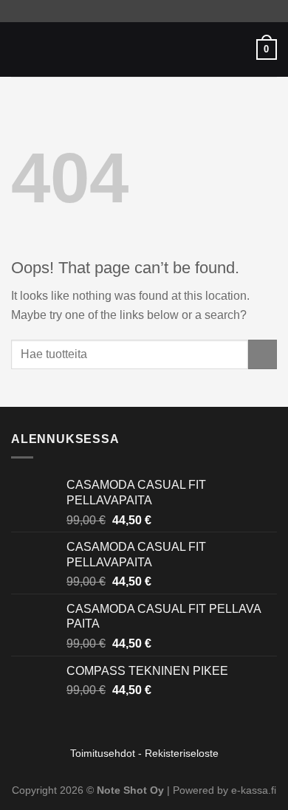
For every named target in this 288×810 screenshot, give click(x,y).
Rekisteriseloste (182, 753)
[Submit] (262, 354)
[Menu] (20, 49)
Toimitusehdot (102, 753)
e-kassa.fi (253, 790)
